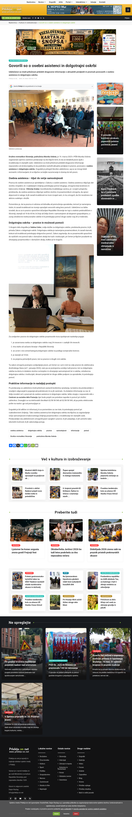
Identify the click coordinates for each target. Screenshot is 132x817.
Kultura (42, 764)
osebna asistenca (16, 431)
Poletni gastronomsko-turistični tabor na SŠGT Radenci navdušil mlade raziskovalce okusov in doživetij (34, 581)
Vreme (81, 782)
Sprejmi (56, 814)
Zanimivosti (44, 782)
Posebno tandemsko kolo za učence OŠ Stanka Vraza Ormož (109, 491)
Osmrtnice (63, 780)
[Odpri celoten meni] (128, 10)
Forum (81, 767)
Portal (68, 2)
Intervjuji (62, 760)
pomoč (86, 431)
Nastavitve (66, 814)
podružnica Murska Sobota (46, 436)
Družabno (43, 756)
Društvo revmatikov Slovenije (21, 436)
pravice (49, 431)
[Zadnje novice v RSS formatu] (43, 18)
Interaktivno (80, 2)
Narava (42, 778)
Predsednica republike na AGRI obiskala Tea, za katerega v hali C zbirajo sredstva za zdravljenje (110, 581)
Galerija (82, 760)
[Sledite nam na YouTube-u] (38, 18)
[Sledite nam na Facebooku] (33, 18)
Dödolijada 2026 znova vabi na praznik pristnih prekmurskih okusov (105, 552)
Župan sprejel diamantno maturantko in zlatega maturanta (72, 473)
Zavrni (76, 814)
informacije (75, 431)
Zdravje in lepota (65, 764)
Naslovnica (31, 2)
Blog (80, 778)
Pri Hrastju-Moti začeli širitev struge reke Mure (72, 602)
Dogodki (52, 2)
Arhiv (61, 2)
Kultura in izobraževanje (28, 23)
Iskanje (93, 2)
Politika (42, 771)
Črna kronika (44, 760)
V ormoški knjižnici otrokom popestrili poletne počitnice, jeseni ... (110, 141)
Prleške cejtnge (84, 785)
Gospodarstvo (45, 775)
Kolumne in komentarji (63, 768)
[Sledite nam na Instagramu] (35, 18)
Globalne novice (65, 776)
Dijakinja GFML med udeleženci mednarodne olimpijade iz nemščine (109, 243)
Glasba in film (45, 785)
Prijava (127, 18)
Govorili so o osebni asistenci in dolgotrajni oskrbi (57, 23)
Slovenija (62, 756)
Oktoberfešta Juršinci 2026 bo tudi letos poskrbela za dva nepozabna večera (66, 552)
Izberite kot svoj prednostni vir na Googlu (27, 86)
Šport (42, 767)
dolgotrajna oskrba (35, 431)
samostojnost (61, 431)
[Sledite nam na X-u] (41, 18)
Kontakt (102, 2)
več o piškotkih (66, 809)
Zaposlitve (83, 775)
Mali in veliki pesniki (86, 793)
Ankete (81, 771)
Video (81, 764)
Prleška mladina (85, 789)
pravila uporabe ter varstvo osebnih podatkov (90, 809)
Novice (41, 2)
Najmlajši (43, 789)
